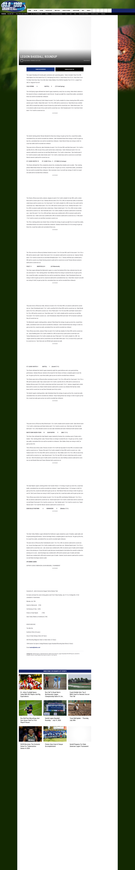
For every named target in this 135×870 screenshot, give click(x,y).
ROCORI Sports (70, 653)
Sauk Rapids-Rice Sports (41, 655)
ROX (71, 13)
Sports (49, 655)
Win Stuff (57, 10)
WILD (75, 13)
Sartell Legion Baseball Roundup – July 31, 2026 (53, 719)
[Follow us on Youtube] (110, 11)
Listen (41, 10)
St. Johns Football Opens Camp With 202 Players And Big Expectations (30, 694)
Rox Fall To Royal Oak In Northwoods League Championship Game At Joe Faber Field (54, 694)
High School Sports (84, 13)
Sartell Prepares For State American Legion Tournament (79, 745)
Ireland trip (11, 13)
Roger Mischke (27, 60)
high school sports (53, 653)
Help (83, 10)
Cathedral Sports (44, 653)
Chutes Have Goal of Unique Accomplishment (54, 745)
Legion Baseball (62, 653)
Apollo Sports (36, 653)
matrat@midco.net (35, 647)
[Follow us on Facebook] (102, 11)
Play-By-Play (49, 10)
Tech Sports (54, 655)
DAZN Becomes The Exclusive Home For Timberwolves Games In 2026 (30, 746)
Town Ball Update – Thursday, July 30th (79, 719)
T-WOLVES (103, 13)
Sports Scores (94, 13)
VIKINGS (47, 13)
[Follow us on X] (106, 11)
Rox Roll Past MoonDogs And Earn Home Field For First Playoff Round (29, 720)
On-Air (35, 10)
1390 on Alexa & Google (56, 13)
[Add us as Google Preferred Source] (98, 11)
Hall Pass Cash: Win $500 (22, 13)
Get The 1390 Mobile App (37, 13)
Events (88, 10)
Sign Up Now (76, 10)
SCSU (66, 13)
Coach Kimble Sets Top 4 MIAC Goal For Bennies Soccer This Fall (79, 694)
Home (29, 10)
